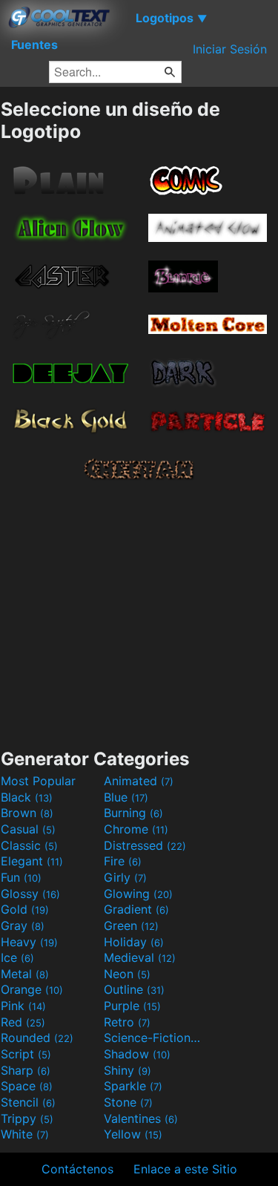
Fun (21, 877)
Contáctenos (77, 1169)
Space (27, 1085)
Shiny (127, 1070)
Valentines (141, 1118)
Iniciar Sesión (230, 49)
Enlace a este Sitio (185, 1169)
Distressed (145, 845)
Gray (22, 925)
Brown (27, 812)
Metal (25, 973)
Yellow (133, 1134)
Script (26, 1053)
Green (131, 925)
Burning (133, 812)
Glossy (30, 893)
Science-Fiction (153, 1037)
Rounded (37, 1037)
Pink (23, 1005)
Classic (29, 845)
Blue (126, 797)
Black (27, 797)
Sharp (25, 1070)
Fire (123, 861)
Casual (28, 829)
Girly (125, 877)
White (25, 1134)
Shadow (137, 1053)
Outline (134, 989)
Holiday (134, 941)
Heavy (29, 941)
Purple (132, 1005)
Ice (17, 957)
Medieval (140, 957)
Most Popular (38, 780)
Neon (127, 973)
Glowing (138, 893)
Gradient (136, 909)
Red (23, 1022)
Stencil (28, 1102)
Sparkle (133, 1085)
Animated (138, 780)
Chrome (136, 829)
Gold (25, 909)
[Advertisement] (139, 611)
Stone (128, 1102)
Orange (32, 989)
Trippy (27, 1118)
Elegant (32, 861)
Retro (127, 1022)
